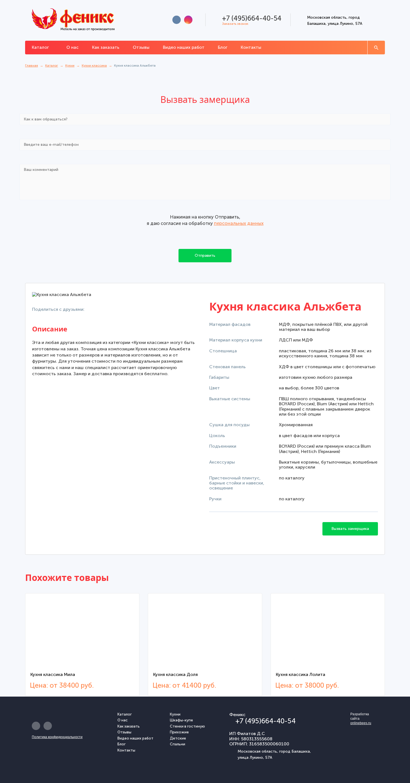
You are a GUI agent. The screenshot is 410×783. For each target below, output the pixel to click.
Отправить (205, 255)
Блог (222, 47)
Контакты (251, 47)
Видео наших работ (183, 47)
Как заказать (105, 47)
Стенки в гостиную (187, 726)
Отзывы (141, 47)
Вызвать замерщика (350, 528)
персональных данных (239, 223)
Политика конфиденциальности (57, 737)
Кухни (69, 65)
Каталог (41, 47)
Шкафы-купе (181, 720)
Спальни (177, 744)
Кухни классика (94, 65)
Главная (31, 65)
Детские (178, 738)
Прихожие (179, 732)
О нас (72, 47)
